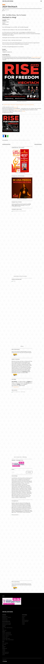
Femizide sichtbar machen (6, 638)
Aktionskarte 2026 (4, 616)
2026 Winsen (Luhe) (15, 493)
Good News (4, 646)
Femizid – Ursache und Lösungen (7, 634)
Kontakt (3, 647)
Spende (23, 111)
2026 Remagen (29, 492)
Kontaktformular (4, 648)
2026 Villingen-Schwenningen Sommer (24, 486)
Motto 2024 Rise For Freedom (6, 624)
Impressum (23, 616)
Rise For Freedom (22, 140)
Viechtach (28, 140)
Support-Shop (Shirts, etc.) (21, 104)
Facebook (32, 104)
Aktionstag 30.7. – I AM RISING (6, 617)
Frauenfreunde (18, 492)
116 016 (25, 510)
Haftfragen (29, 489)
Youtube (6, 661)
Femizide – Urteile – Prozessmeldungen (8, 639)
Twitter (5, 661)
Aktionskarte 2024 (4, 619)
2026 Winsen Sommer (15, 488)
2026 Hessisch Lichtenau (23, 493)
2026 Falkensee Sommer (23, 488)
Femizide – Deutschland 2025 (6, 633)
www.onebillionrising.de (36, 57)
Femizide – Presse (4, 637)
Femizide (3, 631)
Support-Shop (17, 109)
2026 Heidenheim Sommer (16, 487)
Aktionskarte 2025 (4, 618)
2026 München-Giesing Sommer (26, 487)
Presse (28, 104)
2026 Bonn (17, 497)
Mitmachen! (13, 104)
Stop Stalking (15, 386)
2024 (10, 140)
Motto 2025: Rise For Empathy (6, 623)
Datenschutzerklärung (5, 652)
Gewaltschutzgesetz (15, 485)
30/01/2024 (7, 9)
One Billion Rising (6, 104)
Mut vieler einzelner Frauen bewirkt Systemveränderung (21, 490)
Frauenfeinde (24, 492)
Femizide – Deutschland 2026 (6, 632)
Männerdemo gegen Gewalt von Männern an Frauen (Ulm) (21, 491)
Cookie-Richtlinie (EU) (5, 653)
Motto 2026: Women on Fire (6, 621)
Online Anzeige (21, 485)
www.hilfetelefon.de (19, 511)
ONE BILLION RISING (7, 1)
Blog (3, 645)
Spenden (15, 107)
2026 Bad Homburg (23, 497)
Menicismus (14, 492)
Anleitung (3, 626)
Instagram (3, 649)
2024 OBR (4, 4)
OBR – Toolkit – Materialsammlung (7, 627)
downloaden (22, 205)
